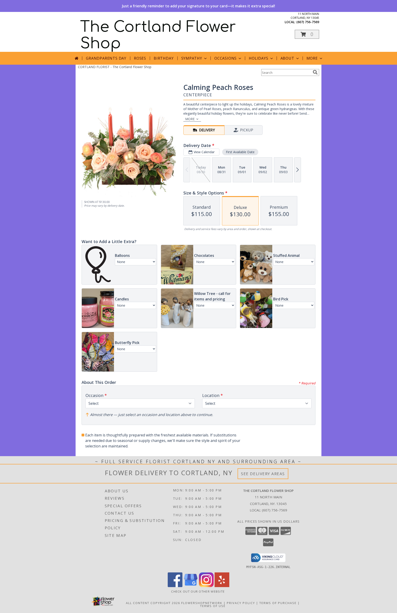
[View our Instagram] (206, 586)
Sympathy (191, 58)
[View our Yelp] (222, 586)
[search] (315, 72)
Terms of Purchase (278, 603)
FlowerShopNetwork (201, 603)
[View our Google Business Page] (190, 586)
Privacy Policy (241, 603)
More (312, 58)
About (287, 58)
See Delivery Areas (263, 473)
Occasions (225, 58)
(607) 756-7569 (307, 22)
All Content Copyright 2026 (153, 603)
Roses (140, 58)
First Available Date (240, 152)
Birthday (163, 58)
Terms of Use (213, 606)
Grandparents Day (106, 58)
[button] (307, 34)
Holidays (258, 58)
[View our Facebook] (175, 586)
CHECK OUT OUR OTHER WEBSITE (198, 591)
